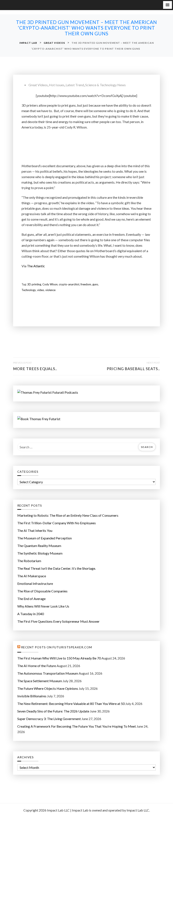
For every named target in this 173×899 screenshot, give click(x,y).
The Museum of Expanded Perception (44, 538)
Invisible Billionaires (31, 696)
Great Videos (38, 85)
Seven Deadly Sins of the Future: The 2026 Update (53, 711)
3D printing (34, 284)
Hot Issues (56, 85)
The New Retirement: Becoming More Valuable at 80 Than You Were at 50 (71, 704)
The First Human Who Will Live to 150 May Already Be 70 (59, 658)
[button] (167, 5)
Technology (29, 290)
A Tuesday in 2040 (30, 614)
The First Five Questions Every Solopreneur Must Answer (58, 621)
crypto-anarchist (69, 284)
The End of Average (31, 599)
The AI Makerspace (31, 576)
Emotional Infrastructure (35, 583)
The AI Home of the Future (36, 666)
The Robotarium (29, 561)
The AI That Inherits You (34, 530)
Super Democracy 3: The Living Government (49, 719)
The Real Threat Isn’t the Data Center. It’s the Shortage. (56, 568)
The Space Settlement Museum (39, 681)
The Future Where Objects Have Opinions (47, 688)
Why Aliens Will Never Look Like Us (43, 606)
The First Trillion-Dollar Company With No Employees (56, 523)
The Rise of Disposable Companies (42, 591)
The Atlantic (36, 266)
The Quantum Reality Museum (39, 546)
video (40, 290)
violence (50, 290)
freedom (86, 284)
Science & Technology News (105, 85)
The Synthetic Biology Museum (39, 553)
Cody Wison (50, 284)
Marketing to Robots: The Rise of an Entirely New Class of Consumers (67, 515)
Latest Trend (75, 85)
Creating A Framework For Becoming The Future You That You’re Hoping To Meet (76, 726)
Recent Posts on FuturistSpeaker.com (56, 647)
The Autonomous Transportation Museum (47, 673)
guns (95, 284)
